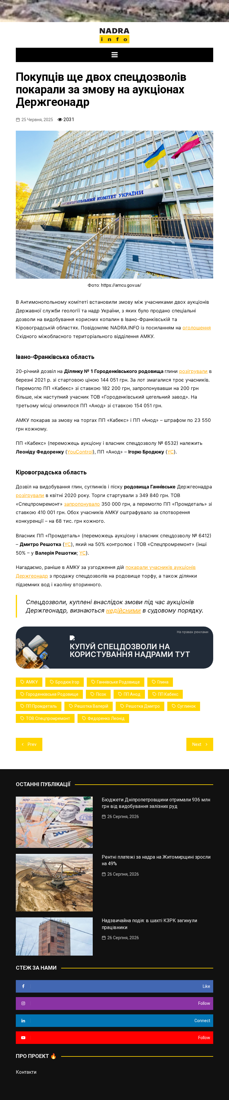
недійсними (123, 610)
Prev (32, 744)
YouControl (80, 452)
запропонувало (82, 504)
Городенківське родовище (52, 694)
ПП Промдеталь (41, 706)
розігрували (193, 371)
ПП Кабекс (168, 694)
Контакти (26, 1072)
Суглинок (186, 706)
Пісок (101, 694)
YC (170, 452)
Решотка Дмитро (143, 706)
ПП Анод (132, 694)
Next (196, 744)
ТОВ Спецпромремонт (48, 718)
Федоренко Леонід (106, 718)
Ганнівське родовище (118, 682)
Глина (162, 682)
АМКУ (32, 682)
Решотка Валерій (91, 706)
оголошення (196, 328)
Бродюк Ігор (67, 682)
